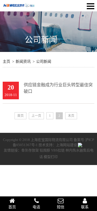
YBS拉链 (58, 150)
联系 (85, 207)
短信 (60, 207)
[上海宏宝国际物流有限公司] (19, 7)
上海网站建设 (67, 145)
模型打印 (51, 157)
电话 (36, 207)
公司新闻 (41, 39)
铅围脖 (45, 150)
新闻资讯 (23, 62)
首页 (20, 116)
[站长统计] (80, 145)
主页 (6, 62)
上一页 (36, 116)
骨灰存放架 (30, 150)
